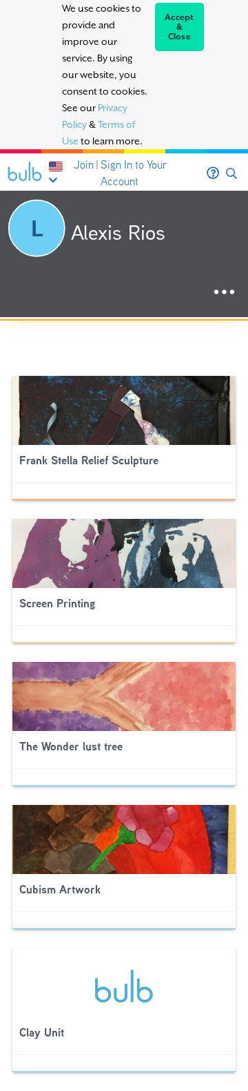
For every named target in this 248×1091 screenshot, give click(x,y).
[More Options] (224, 292)
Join (84, 165)
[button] (231, 173)
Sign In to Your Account (134, 173)
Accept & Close (179, 26)
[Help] (213, 173)
